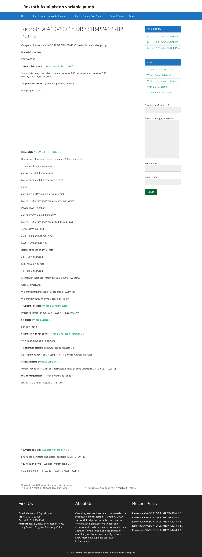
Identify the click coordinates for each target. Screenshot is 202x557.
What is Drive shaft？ (50, 361)
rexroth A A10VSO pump (35, 485)
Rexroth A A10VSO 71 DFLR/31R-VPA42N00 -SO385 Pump (163, 517)
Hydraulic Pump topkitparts (122, 552)
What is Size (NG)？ (49, 152)
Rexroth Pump (117, 16)
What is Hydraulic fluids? (159, 92)
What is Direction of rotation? (161, 81)
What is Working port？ (55, 449)
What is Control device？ (56, 305)
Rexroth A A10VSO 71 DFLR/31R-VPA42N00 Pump (159, 513)
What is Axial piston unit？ (59, 66)
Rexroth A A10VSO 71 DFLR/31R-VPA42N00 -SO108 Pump (163, 525)
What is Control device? (158, 75)
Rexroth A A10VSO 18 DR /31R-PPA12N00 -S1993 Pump (113, 488)
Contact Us (134, 16)
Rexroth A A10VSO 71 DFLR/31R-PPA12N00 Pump (173, 36)
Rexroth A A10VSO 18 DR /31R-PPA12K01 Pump (45, 488)
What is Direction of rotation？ (66, 333)
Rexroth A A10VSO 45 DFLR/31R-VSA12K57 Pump (173, 47)
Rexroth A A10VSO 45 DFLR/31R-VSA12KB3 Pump (173, 42)
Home (24, 16)
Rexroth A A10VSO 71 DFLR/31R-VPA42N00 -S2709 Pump (163, 530)
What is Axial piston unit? (159, 69)
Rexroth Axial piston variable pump (58, 6)
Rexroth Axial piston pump (60, 485)
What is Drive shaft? (157, 86)
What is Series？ (42, 319)
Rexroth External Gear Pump (87, 16)
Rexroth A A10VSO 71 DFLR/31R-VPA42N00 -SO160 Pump (163, 521)
